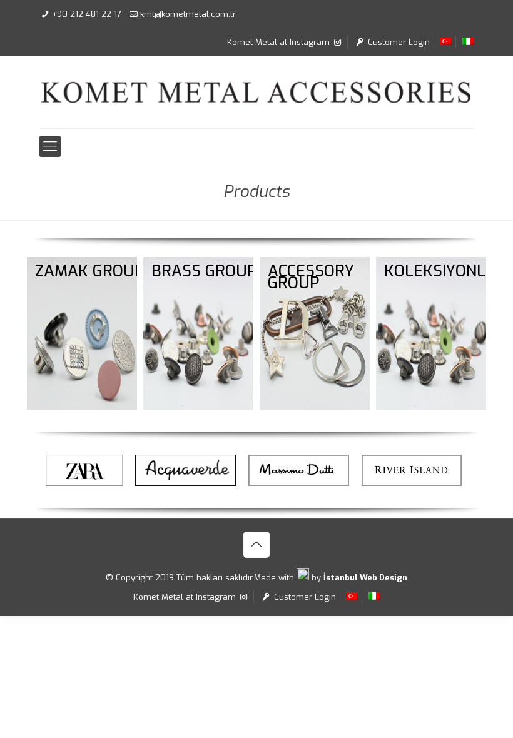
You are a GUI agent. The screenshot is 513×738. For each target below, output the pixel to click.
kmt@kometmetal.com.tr (188, 14)
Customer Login (397, 42)
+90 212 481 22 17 (86, 14)
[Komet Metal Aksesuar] (256, 92)
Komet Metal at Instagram (279, 42)
